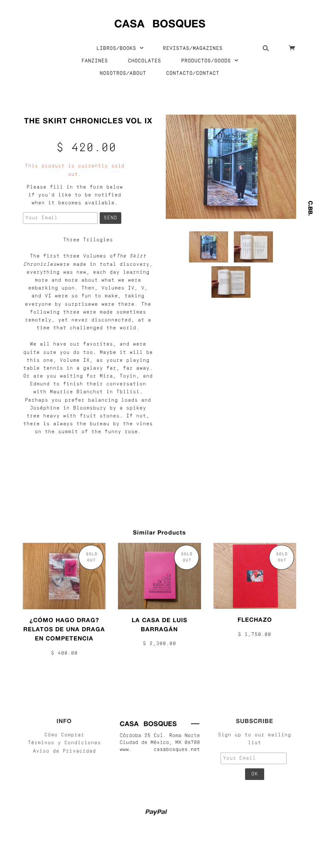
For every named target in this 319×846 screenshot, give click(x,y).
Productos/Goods (207, 61)
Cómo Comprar (64, 735)
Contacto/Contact (192, 73)
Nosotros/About (123, 73)
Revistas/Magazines (193, 48)
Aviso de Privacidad (64, 751)
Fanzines (94, 61)
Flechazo (255, 619)
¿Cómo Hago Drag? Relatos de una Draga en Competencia (64, 629)
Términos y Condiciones (64, 743)
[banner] (159, 21)
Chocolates (144, 61)
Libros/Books (118, 48)
